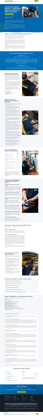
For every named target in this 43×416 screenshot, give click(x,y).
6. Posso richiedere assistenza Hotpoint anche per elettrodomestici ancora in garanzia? (15, 291)
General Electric (12, 60)
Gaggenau (7, 60)
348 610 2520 (14, 397)
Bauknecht (15, 59)
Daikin (30, 59)
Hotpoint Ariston (24, 60)
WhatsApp (7, 17)
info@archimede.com (33, 411)
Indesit (32, 60)
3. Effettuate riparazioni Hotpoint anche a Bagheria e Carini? (12, 285)
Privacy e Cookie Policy (33, 400)
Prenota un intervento (9, 378)
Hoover (18, 60)
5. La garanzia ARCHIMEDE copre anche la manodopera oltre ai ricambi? (13, 289)
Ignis (27, 60)
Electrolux (33, 59)
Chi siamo (32, 397)
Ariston (12, 59)
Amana (9, 59)
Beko (17, 59)
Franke (35, 59)
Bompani (20, 59)
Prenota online (10, 17)
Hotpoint (21, 60)
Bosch (22, 59)
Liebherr (36, 60)
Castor (27, 59)
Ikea (29, 60)
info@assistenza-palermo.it (10, 376)
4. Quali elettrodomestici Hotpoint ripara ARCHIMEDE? (11, 287)
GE (9, 60)
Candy (25, 59)
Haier (15, 60)
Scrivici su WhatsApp (9, 374)
